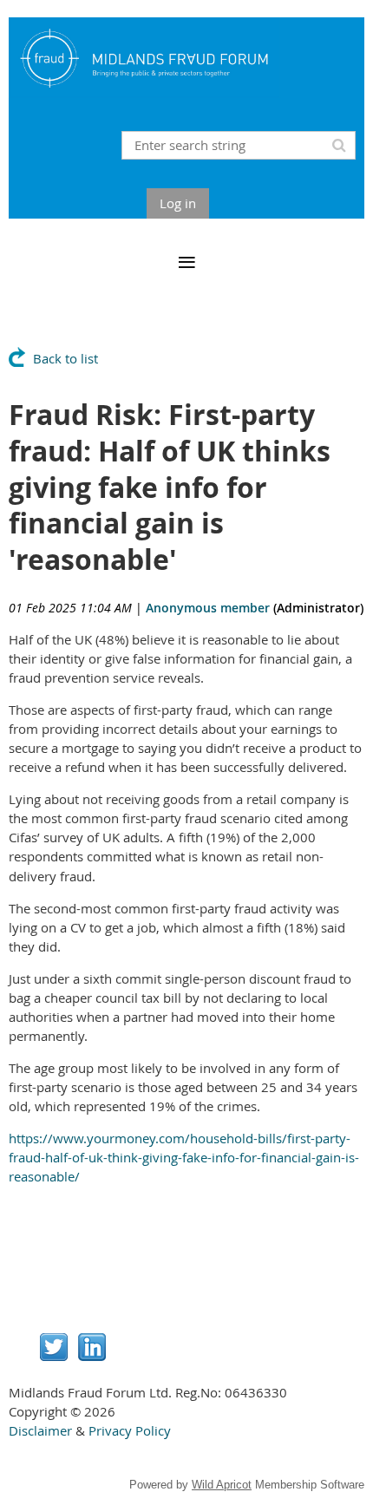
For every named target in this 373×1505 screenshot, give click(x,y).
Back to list (65, 358)
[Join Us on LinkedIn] (92, 1355)
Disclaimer (40, 1430)
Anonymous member (208, 607)
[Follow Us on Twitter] (54, 1355)
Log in (178, 203)
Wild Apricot (222, 1484)
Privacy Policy (129, 1430)
